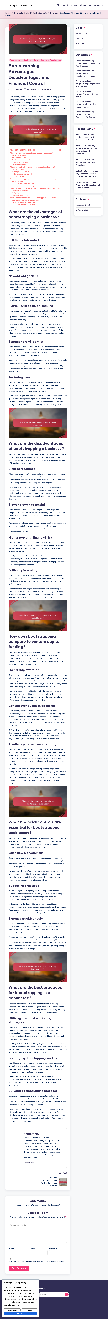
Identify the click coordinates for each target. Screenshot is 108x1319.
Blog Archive (81, 33)
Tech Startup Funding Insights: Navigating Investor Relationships (88, 84)
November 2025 (83, 205)
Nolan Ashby (31, 1133)
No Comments (46, 90)
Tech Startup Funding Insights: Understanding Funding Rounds (86, 104)
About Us (80, 43)
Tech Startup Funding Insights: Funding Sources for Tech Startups (35, 13)
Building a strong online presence (23, 204)
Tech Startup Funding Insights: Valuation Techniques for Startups (86, 114)
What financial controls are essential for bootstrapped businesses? (36, 188)
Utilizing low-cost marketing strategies (25, 200)
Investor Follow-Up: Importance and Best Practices (85, 162)
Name (12, 1248)
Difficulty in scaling (18, 176)
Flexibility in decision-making (22, 160)
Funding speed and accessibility (23, 186)
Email (33, 1248)
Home (7, 13)
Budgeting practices (19, 193)
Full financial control (19, 155)
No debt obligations (19, 157)
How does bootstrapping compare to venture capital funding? (33, 179)
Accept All (20, 1313)
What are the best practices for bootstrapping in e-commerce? (34, 198)
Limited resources (18, 169)
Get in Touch (81, 38)
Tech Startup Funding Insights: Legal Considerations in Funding (87, 73)
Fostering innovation (19, 164)
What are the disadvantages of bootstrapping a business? (32, 167)
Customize (12, 1310)
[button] (29, 1162)
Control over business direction (23, 183)
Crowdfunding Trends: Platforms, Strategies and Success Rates (88, 185)
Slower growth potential (20, 172)
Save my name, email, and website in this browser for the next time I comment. (38, 1261)
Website (53, 1248)
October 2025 (82, 210)
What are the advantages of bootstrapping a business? (31, 153)
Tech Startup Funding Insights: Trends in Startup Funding (87, 94)
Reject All (29, 1310)
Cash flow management (20, 190)
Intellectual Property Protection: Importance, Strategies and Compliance (87, 150)
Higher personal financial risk (22, 174)
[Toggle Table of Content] (59, 150)
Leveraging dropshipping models (23, 202)
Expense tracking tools (20, 195)
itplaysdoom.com (20, 5)
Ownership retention (19, 181)
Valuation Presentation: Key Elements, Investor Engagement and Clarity (87, 173)
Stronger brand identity (20, 162)
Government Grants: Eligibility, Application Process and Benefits (86, 137)
